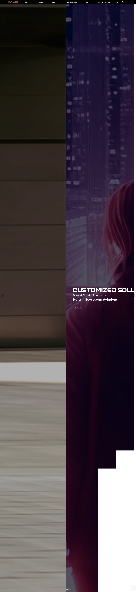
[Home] (12, 2)
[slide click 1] (66, 589)
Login (124, 2)
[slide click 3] (69, 589)
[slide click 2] (67, 589)
